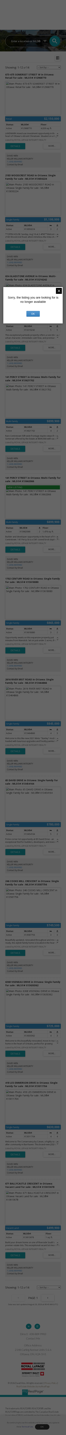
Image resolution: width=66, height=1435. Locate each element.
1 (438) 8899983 (14, 161)
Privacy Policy (51, 1383)
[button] (28, 1326)
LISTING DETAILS (15, 146)
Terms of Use (27, 1426)
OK (42, 1427)
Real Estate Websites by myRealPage (33, 1386)
